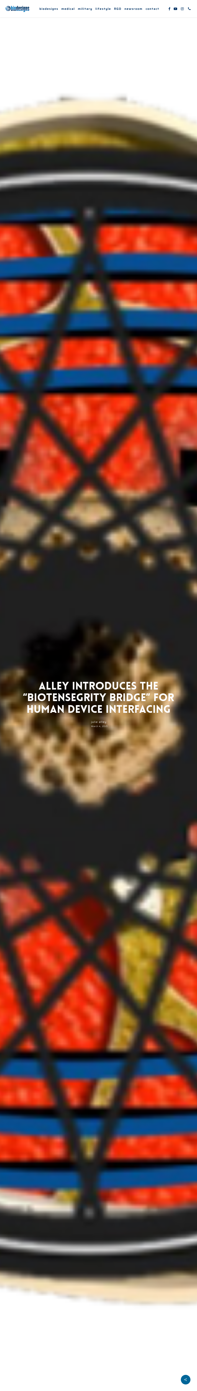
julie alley (99, 722)
